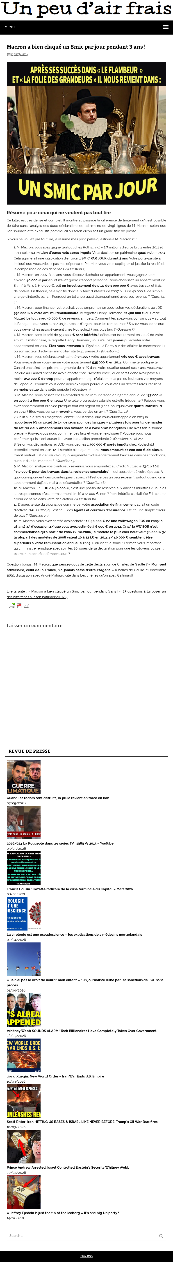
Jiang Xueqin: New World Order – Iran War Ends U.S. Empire (55, 1076)
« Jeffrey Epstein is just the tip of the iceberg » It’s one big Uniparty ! (63, 1213)
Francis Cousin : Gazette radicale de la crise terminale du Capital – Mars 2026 (70, 889)
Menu (10, 27)
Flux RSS (86, 1256)
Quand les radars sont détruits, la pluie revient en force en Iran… (59, 798)
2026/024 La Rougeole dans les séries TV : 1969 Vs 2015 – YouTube (60, 843)
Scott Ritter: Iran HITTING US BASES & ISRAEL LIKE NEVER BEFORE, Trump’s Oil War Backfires (82, 1122)
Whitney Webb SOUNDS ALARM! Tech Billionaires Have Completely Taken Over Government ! (83, 1031)
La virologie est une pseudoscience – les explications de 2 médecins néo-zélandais (74, 935)
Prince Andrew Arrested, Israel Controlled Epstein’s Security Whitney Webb (68, 1167)
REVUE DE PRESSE (29, 751)
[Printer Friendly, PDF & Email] (19, 605)
